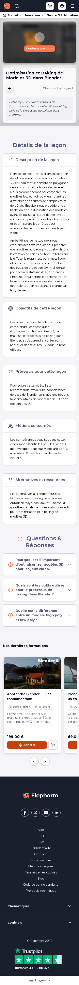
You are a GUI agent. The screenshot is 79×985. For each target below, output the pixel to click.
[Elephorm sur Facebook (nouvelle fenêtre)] (25, 813)
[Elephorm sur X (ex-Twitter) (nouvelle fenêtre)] (35, 813)
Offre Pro (40, 854)
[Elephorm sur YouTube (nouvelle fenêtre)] (46, 813)
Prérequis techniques (41, 891)
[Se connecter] (62, 6)
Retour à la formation (9, 88)
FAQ (41, 836)
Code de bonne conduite (40, 884)
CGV (41, 842)
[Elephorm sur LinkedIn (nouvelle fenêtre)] (56, 813)
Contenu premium (39, 48)
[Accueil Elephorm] (40, 795)
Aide (41, 830)
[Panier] (50, 6)
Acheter (29, 745)
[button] (34, 761)
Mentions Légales (40, 866)
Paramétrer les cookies (41, 872)
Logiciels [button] (15, 922)
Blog (40, 878)
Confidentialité (40, 848)
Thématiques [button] (19, 906)
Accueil (12, 15)
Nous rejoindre (40, 860)
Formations (32, 15)
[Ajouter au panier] (52, 745)
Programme (42, 980)
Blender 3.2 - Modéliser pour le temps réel (60, 15)
